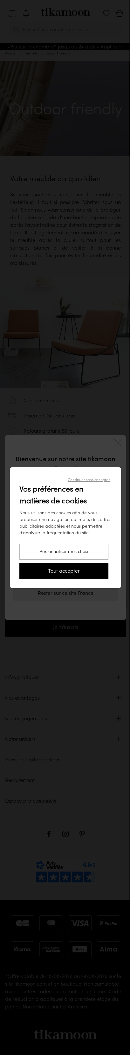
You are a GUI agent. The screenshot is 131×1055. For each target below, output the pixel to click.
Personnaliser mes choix (63, 551)
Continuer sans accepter (89, 479)
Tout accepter (64, 571)
